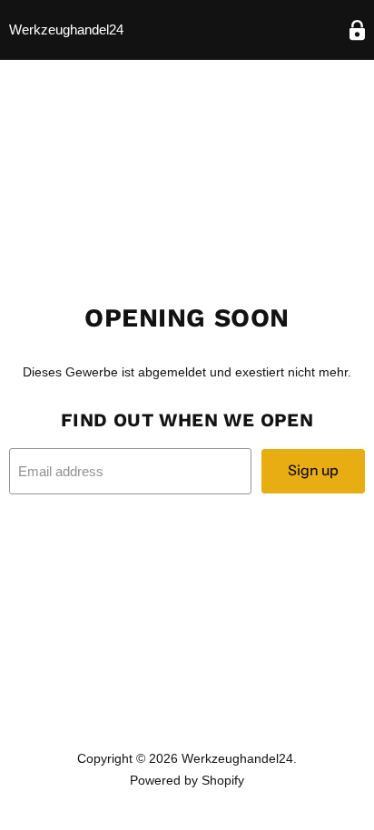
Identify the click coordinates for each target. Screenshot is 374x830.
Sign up (313, 470)
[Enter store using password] (357, 30)
